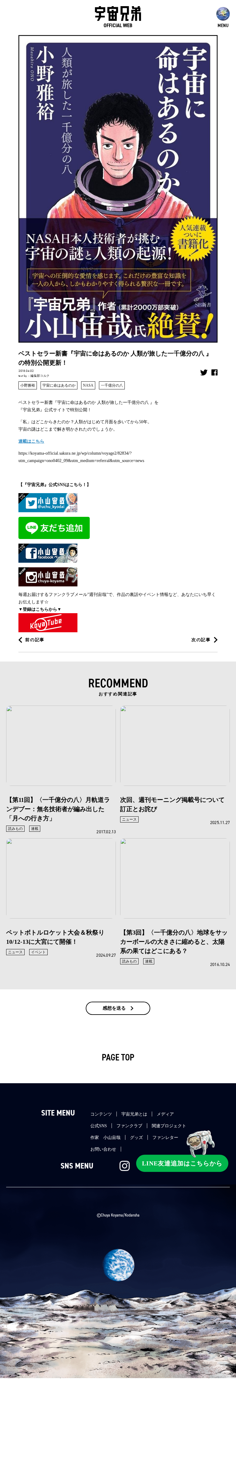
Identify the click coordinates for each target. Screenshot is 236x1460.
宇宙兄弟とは (134, 1114)
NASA (88, 385)
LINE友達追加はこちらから (182, 1163)
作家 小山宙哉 (105, 1137)
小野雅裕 (27, 385)
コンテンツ (101, 1114)
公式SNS (98, 1126)
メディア (165, 1114)
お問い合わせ (103, 1149)
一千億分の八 (112, 385)
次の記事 (201, 639)
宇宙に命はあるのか (59, 385)
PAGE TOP (118, 1057)
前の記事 (35, 639)
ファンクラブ (129, 1126)
